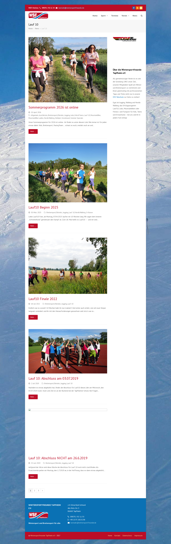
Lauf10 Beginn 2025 (43, 207)
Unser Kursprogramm (124, 46)
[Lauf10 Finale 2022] (67, 266)
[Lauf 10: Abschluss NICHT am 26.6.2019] (67, 431)
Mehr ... (33, 131)
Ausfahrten (43, 115)
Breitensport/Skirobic (56, 115)
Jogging (67, 115)
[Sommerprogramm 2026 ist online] (67, 69)
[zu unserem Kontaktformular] (38, 517)
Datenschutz (127, 535)
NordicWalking (49, 118)
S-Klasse (89, 212)
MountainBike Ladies (36, 118)
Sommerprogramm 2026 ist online (53, 107)
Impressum (138, 535)
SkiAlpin (58, 118)
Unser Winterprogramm (125, 58)
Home (110, 535)
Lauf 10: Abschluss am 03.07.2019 (53, 378)
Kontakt (117, 535)
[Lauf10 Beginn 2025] (67, 172)
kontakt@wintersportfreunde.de (71, 8)
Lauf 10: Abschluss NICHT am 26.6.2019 (57, 458)
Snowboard (66, 118)
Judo (72, 115)
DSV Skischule (118, 97)
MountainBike (96, 115)
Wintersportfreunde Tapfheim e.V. (42, 535)
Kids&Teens (79, 115)
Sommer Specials (77, 118)
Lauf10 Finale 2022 (42, 299)
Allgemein (34, 115)
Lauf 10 (87, 115)
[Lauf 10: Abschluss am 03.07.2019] (67, 351)
